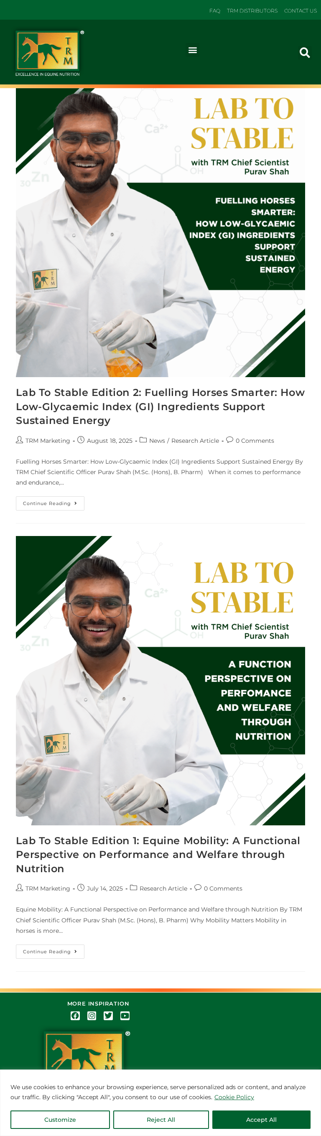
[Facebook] (75, 1016)
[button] (192, 50)
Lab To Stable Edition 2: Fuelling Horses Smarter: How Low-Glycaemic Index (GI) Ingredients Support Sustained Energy (160, 406)
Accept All (261, 1119)
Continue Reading (53, 501)
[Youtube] (125, 1016)
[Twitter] (108, 1016)
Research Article (195, 440)
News (157, 440)
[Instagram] (92, 1016)
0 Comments (255, 440)
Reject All (161, 1119)
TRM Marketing (47, 440)
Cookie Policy (234, 1097)
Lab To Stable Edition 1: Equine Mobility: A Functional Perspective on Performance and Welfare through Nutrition (158, 855)
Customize (60, 1119)
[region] (160, 1103)
